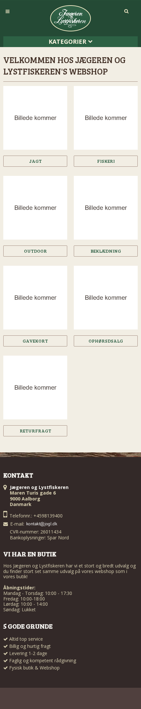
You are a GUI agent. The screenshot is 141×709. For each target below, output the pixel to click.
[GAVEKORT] (35, 297)
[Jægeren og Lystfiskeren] (70, 18)
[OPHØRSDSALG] (106, 297)
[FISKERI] (106, 118)
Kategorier (68, 41)
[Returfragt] (35, 387)
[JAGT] (35, 118)
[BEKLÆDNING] (106, 208)
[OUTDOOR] (35, 208)
